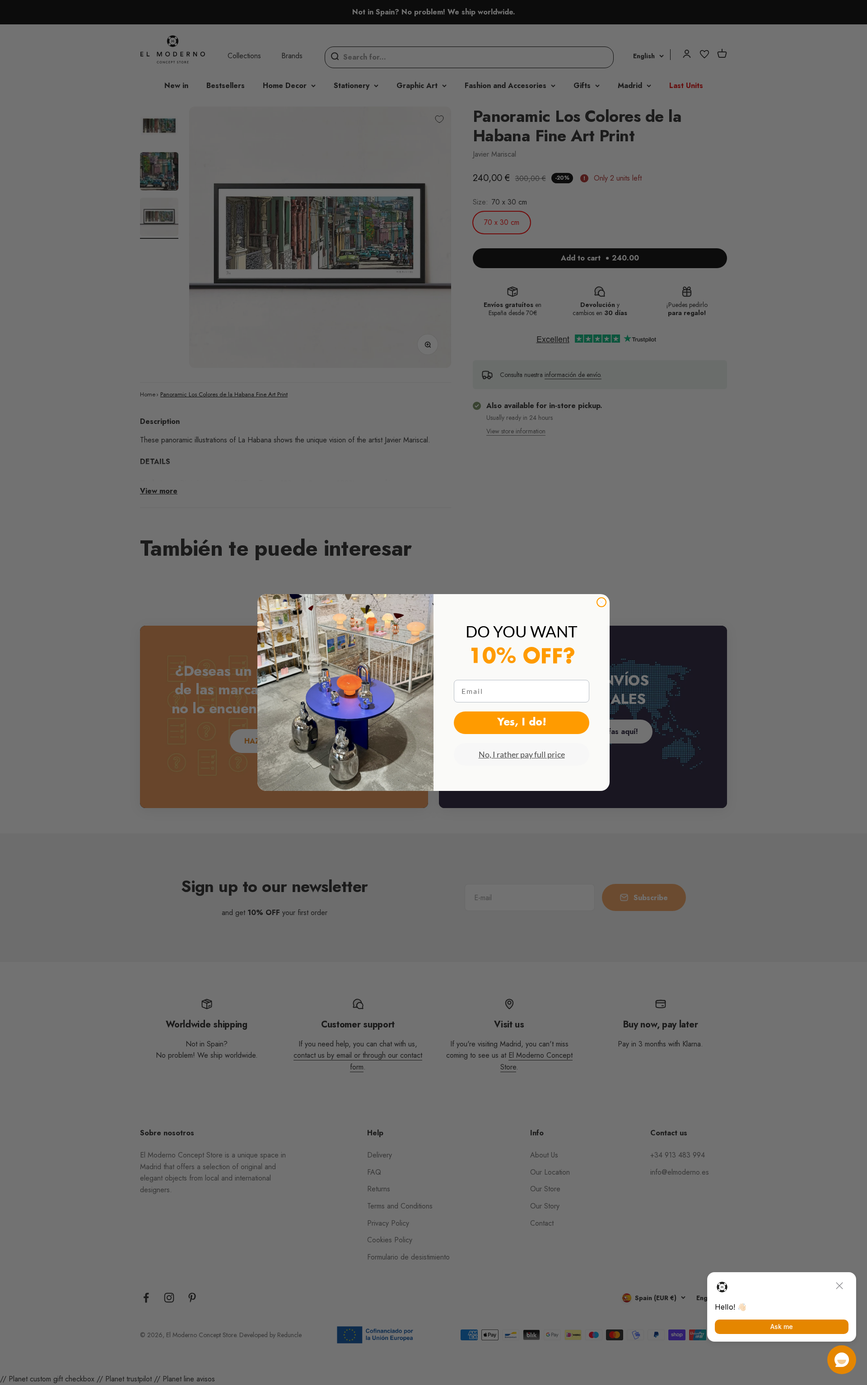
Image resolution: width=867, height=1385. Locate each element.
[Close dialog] (601, 602)
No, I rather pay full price (522, 754)
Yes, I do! (521, 722)
